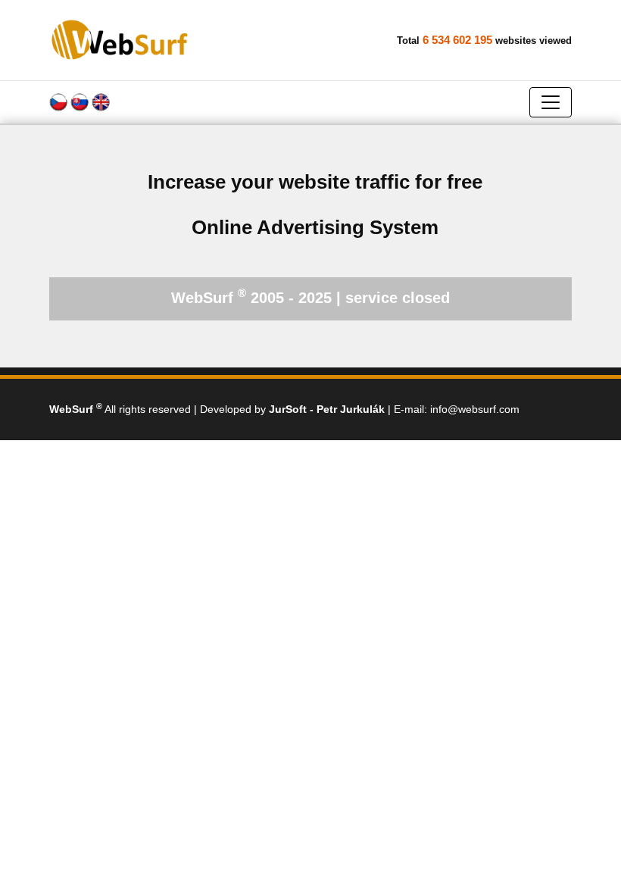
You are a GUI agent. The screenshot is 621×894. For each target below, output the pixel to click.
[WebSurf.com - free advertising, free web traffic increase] (120, 39)
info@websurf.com (475, 409)
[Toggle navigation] (550, 102)
